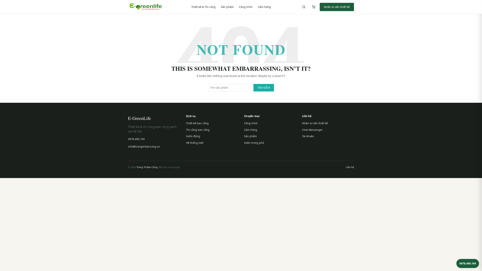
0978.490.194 (136, 139)
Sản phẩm (227, 7)
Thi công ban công (198, 130)
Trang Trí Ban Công (147, 167)
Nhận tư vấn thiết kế (337, 7)
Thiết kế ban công (197, 123)
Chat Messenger (312, 130)
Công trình (245, 7)
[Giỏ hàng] (313, 7)
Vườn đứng (193, 136)
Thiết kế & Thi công (203, 7)
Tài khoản (308, 136)
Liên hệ (350, 167)
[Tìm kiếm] (304, 7)
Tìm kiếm (263, 87)
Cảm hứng (264, 7)
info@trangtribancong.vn (144, 146)
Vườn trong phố (254, 143)
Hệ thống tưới (195, 143)
